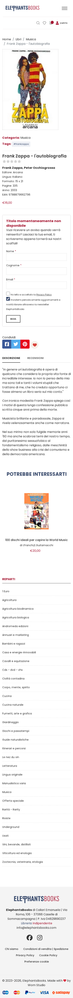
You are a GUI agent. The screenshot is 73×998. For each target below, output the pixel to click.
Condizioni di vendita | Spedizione (45, 949)
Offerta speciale (13, 801)
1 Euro (5, 591)
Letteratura (9, 766)
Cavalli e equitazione (15, 661)
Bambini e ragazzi (13, 644)
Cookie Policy (48, 955)
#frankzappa (21, 144)
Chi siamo (11, 949)
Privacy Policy (44, 294)
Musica (31, 39)
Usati (5, 836)
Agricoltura (9, 600)
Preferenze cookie (36, 961)
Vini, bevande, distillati (16, 844)
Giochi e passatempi (15, 731)
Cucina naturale (12, 705)
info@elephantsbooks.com (36, 928)
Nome (11, 251)
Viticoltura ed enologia (17, 853)
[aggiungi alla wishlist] (34, 345)
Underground (10, 827)
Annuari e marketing (15, 635)
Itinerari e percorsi (14, 748)
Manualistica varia (14, 783)
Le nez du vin (10, 757)
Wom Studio (36, 985)
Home (6, 39)
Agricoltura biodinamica (18, 609)
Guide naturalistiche (15, 740)
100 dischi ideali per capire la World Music (36, 540)
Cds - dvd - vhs (12, 670)
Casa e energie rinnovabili (19, 652)
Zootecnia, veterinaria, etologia (22, 862)
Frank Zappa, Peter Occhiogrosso (28, 168)
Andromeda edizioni (15, 626)
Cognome (14, 265)
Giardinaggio (10, 722)
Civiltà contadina (13, 678)
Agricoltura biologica (15, 617)
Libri (18, 39)
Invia (13, 319)
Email (10, 279)
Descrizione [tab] (11, 358)
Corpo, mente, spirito (16, 687)
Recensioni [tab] (35, 358)
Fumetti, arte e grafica (17, 713)
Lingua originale (12, 774)
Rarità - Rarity (11, 809)
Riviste (6, 818)
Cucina (7, 696)
